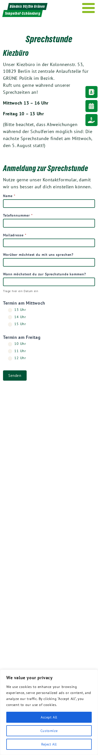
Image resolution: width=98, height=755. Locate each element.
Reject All (49, 744)
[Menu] (88, 8)
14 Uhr (19, 317)
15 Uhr (19, 324)
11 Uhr (19, 351)
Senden (14, 375)
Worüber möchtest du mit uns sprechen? (38, 254)
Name (9, 196)
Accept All (49, 717)
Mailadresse (14, 235)
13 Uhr (19, 309)
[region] (49, 712)
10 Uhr (19, 343)
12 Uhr (19, 358)
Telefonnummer (18, 215)
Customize (49, 730)
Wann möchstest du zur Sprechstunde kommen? (44, 274)
